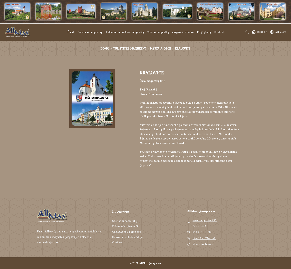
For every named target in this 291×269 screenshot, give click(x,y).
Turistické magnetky (90, 32)
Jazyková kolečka (183, 32)
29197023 (204, 232)
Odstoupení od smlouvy (126, 232)
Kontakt (219, 32)
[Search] (247, 32)
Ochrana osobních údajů (127, 237)
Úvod (70, 32)
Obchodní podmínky (124, 221)
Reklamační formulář (125, 226)
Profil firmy (204, 32)
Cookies (117, 242)
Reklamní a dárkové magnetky (125, 32)
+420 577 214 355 (204, 238)
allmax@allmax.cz (203, 244)
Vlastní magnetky (158, 32)
